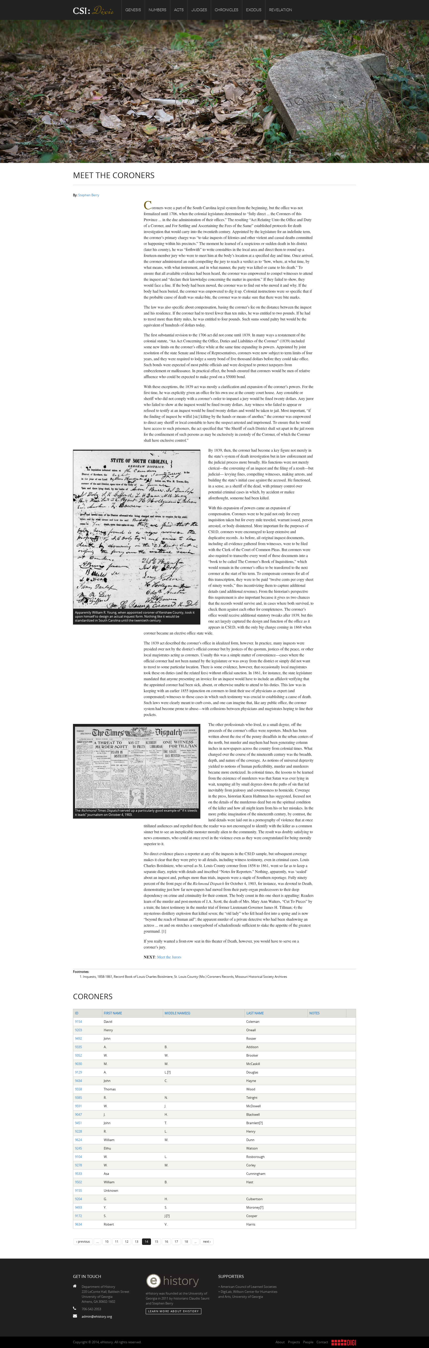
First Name (113, 1013)
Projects (294, 1342)
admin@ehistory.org (97, 1316)
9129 (78, 1072)
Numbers (157, 10)
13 (136, 1241)
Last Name (255, 1013)
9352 (78, 1055)
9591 (78, 1106)
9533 (78, 1173)
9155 (78, 1190)
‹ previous (83, 1241)
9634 (78, 1224)
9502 (78, 1182)
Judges (199, 10)
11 (116, 1241)
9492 (78, 1038)
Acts (179, 10)
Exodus (253, 10)
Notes (314, 1013)
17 (176, 1241)
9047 (78, 1114)
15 (156, 1241)
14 (146, 1241)
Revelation (280, 10)
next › (207, 1241)
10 (106, 1241)
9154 (78, 1021)
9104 (78, 1156)
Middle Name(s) (177, 1013)
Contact (322, 1342)
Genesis (133, 10)
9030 (78, 1064)
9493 (78, 1207)
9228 (78, 1131)
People (308, 1342)
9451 (78, 1123)
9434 (78, 1080)
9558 (78, 1089)
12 (126, 1241)
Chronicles (226, 10)
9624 (78, 1140)
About (280, 1342)
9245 (78, 1148)
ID (76, 1013)
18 (186, 1241)
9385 (78, 1097)
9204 (78, 1199)
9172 (78, 1216)
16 (166, 1241)
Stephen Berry (88, 195)
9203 (78, 1030)
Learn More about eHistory (173, 1311)
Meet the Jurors (169, 956)
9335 (78, 1047)
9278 (78, 1165)
